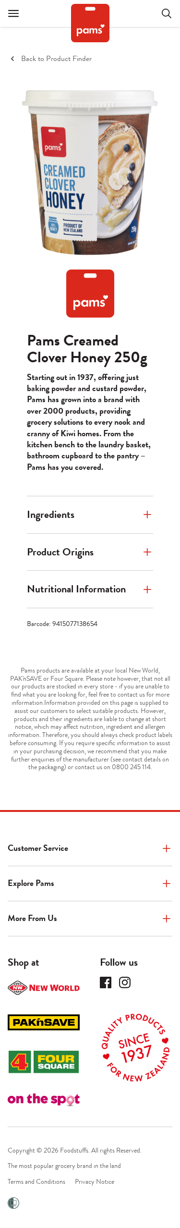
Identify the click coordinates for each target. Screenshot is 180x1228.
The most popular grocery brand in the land (64, 1166)
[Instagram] (125, 982)
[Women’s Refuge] (13, 1203)
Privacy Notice (94, 1182)
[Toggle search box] (160, 13)
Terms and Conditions (36, 1182)
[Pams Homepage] (90, 23)
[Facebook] (105, 982)
